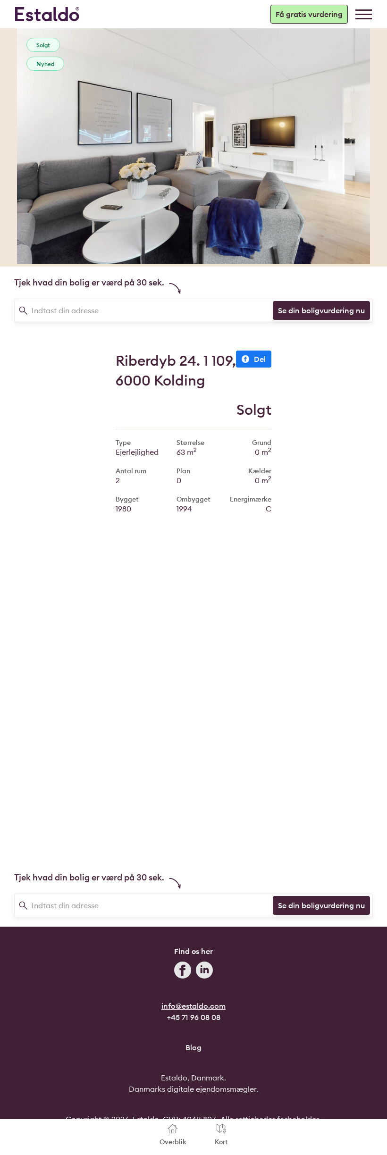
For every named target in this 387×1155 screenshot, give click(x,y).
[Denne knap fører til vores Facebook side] (182, 971)
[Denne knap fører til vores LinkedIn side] (204, 971)
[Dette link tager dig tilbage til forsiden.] (47, 14)
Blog (193, 1047)
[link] (363, 14)
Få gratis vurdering (309, 14)
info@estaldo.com (193, 1006)
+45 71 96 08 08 (193, 1017)
